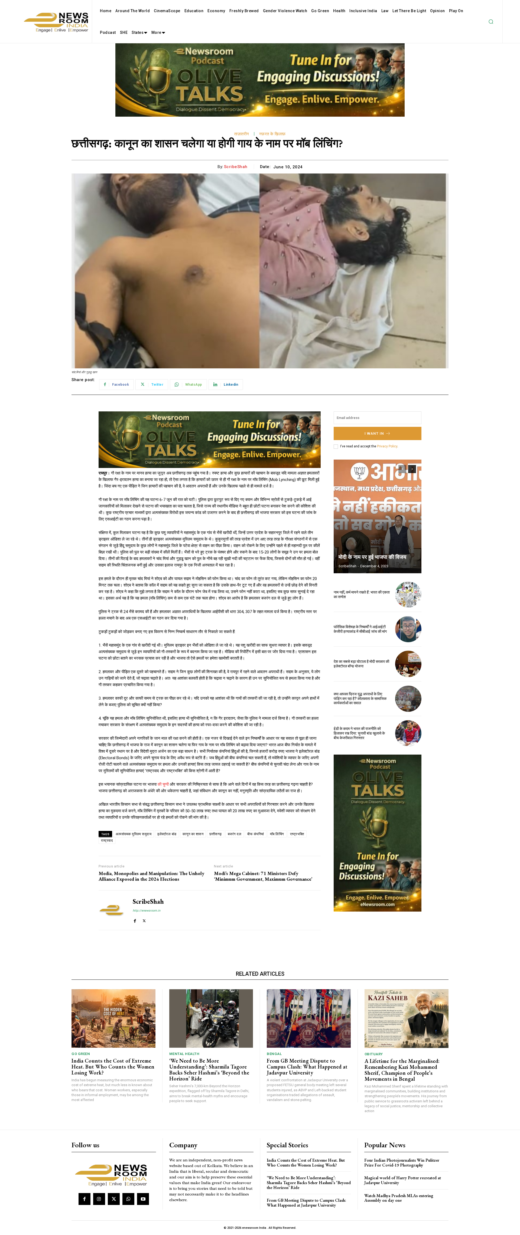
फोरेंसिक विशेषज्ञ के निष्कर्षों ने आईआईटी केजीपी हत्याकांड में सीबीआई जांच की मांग (360, 629)
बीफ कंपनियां (255, 834)
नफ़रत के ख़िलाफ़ (272, 134)
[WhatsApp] (128, 1199)
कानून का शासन (193, 834)
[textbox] (210, 645)
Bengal (274, 1054)
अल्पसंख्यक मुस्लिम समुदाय (133, 834)
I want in (374, 433)
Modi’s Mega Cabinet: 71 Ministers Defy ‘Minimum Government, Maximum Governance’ (263, 876)
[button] (491, 22)
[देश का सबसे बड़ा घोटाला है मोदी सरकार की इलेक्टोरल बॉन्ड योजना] (408, 664)
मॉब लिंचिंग (277, 834)
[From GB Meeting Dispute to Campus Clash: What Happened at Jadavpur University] (309, 1018)
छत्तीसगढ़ (215, 834)
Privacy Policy (387, 446)
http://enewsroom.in (146, 910)
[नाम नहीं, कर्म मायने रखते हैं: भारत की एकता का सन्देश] (408, 594)
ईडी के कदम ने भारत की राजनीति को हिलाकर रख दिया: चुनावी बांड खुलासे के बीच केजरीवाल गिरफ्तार (359, 733)
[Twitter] (144, 920)
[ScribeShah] (112, 910)
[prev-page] (402, 469)
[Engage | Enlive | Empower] (113, 1174)
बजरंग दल (235, 834)
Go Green (81, 1054)
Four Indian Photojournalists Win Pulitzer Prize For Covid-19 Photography (401, 1162)
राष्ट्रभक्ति (297, 834)
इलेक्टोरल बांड (167, 834)
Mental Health (184, 1054)
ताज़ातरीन (241, 134)
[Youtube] (143, 1199)
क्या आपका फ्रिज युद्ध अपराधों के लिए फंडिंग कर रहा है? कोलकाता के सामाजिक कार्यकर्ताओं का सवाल (360, 698)
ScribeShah (236, 166)
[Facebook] (135, 920)
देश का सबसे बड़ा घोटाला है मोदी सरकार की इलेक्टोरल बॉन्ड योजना (361, 663)
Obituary (374, 1054)
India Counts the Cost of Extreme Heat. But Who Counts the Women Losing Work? (113, 1066)
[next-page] (412, 469)
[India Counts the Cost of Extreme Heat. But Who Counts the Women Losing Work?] (113, 1018)
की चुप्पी (163, 784)
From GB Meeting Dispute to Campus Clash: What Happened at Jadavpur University (307, 1066)
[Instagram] (99, 1199)
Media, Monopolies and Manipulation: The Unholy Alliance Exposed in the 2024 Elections (151, 876)
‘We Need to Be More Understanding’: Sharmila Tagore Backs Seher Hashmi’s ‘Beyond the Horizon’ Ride (209, 1069)
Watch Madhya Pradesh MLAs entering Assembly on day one (398, 1198)
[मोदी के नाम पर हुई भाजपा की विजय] (377, 516)
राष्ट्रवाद (107, 840)
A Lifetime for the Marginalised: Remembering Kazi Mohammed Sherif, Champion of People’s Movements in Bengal (402, 1069)
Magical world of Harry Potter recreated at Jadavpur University (402, 1180)
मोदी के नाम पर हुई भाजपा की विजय (372, 557)
